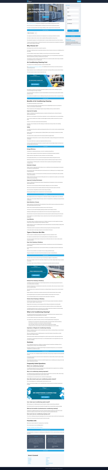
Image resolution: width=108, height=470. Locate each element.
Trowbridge (32, 427)
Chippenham (48, 457)
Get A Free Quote (45, 450)
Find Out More (45, 146)
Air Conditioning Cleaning (32, 23)
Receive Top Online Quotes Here (45, 429)
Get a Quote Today (45, 98)
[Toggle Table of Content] (35, 33)
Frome (35, 427)
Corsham (29, 463)
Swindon (47, 464)
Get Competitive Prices (45, 351)
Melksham (38, 427)
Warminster (28, 427)
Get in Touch (45, 194)
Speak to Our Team (45, 255)
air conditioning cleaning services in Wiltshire (35, 66)
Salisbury (47, 460)
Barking (41, 427)
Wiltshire (47, 461)
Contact (79, 1)
